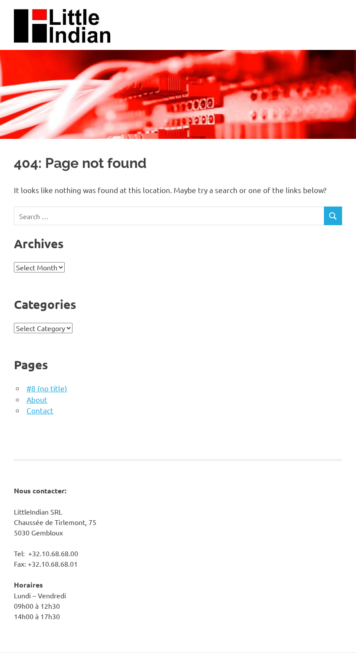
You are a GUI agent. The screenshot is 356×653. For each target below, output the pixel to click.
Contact (39, 410)
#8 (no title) (46, 388)
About (36, 399)
